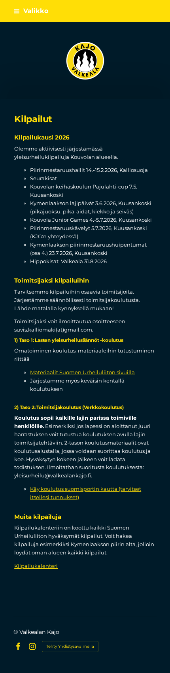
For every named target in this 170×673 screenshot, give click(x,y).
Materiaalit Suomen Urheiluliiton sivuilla (82, 372)
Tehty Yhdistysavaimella (70, 646)
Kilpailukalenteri (36, 566)
